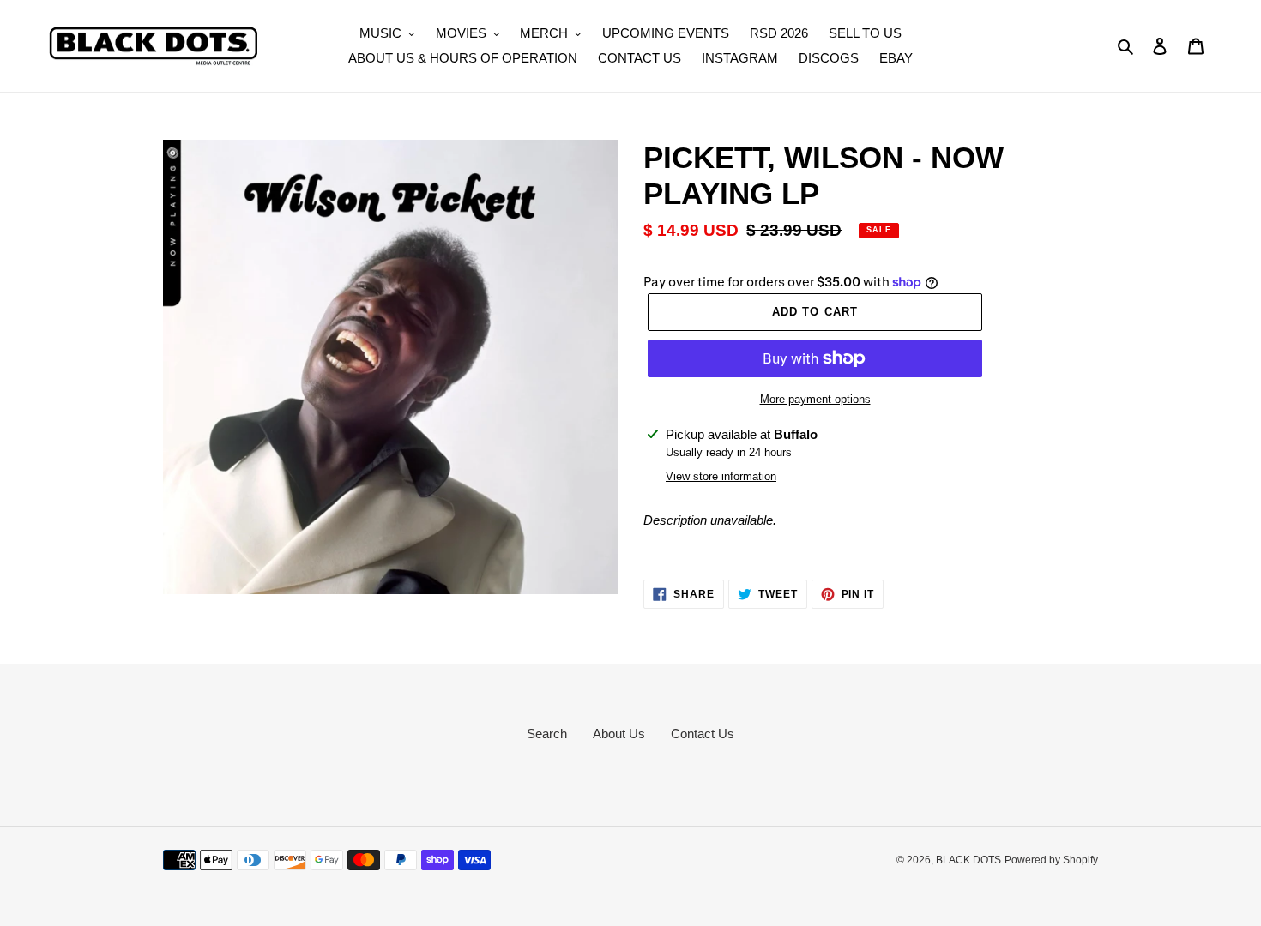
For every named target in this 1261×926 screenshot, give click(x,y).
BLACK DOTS (968, 860)
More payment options (815, 399)
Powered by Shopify (1051, 860)
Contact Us (702, 733)
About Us (619, 733)
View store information (721, 476)
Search (547, 733)
